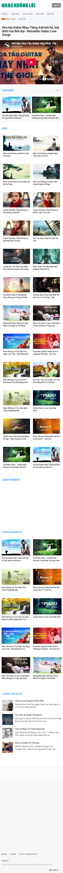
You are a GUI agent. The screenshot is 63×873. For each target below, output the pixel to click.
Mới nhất (40, 14)
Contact (13, 854)
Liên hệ (22, 19)
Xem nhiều (28, 14)
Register (5, 861)
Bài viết (15, 14)
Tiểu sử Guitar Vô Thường (27, 743)
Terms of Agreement (28, 854)
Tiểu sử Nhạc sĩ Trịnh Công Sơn (30, 729)
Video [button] (4, 14)
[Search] (49, 5)
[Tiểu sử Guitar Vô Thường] (8, 747)
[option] (17, 109)
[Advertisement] (31, 503)
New (4, 128)
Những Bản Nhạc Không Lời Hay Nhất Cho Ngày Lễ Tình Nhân (45, 677)
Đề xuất (50, 14)
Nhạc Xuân (10, 19)
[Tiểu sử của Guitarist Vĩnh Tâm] (8, 705)
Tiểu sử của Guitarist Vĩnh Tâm (29, 701)
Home (4, 854)
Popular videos (12, 532)
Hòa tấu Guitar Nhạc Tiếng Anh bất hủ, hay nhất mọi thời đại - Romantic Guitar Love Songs (30, 31)
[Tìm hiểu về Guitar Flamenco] (8, 719)
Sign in (56, 5)
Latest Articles (12, 693)
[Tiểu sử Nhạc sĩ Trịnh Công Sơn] (8, 733)
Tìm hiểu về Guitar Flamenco (28, 715)
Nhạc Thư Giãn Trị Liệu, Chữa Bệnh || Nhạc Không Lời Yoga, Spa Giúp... (16, 677)
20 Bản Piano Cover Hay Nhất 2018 (47, 617)
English (54, 870)
